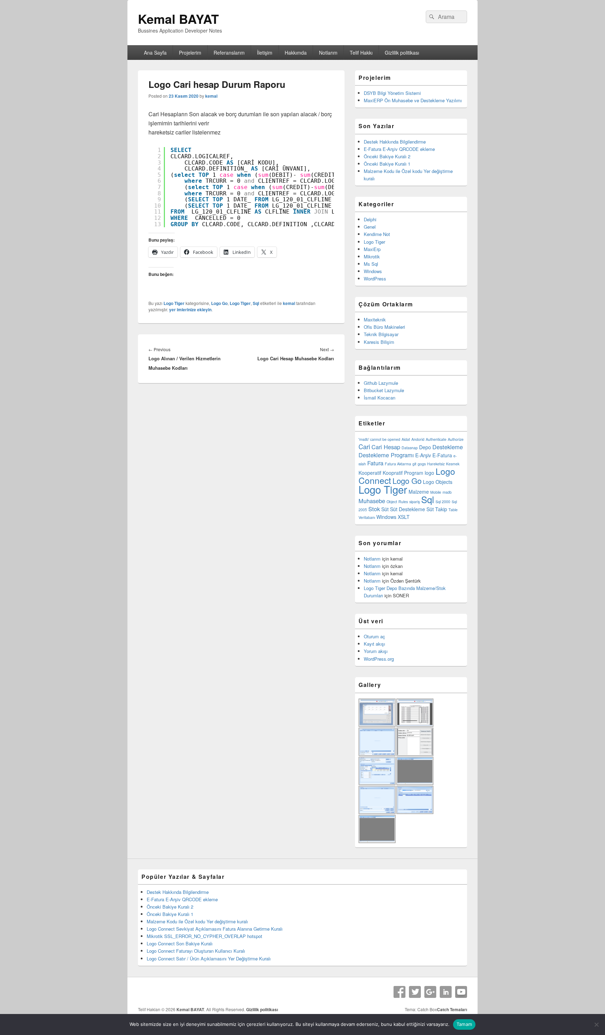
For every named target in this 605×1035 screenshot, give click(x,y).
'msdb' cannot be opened (379, 439)
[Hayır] (596, 1024)
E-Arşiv (423, 455)
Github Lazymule (381, 383)
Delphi (370, 219)
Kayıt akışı (374, 643)
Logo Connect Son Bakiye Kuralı (180, 943)
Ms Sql (371, 264)
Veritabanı (367, 517)
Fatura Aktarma (398, 463)
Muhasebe (372, 500)
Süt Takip (436, 509)
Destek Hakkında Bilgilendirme (395, 141)
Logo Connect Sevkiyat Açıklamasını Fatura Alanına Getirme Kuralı (215, 928)
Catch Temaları (452, 1009)
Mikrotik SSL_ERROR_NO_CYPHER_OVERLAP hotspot (204, 936)
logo (429, 472)
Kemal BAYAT (178, 18)
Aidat (406, 439)
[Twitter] (415, 992)
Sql (256, 303)
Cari (364, 446)
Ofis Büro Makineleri (384, 327)
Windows (373, 271)
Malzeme (419, 491)
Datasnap (410, 447)
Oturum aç (374, 636)
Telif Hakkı (361, 52)
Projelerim (190, 52)
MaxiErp (372, 249)
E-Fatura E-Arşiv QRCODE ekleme (399, 149)
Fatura (375, 463)
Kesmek (452, 463)
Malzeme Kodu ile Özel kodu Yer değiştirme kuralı (197, 921)
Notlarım (328, 52)
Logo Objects (437, 481)
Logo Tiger (174, 303)
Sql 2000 (443, 501)
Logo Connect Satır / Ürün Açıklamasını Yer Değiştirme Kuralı (209, 958)
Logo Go (219, 303)
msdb (447, 492)
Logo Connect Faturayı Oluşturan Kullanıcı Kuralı (196, 950)
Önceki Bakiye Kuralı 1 (387, 163)
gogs (422, 463)
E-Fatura (442, 455)
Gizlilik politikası (402, 52)
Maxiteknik (375, 319)
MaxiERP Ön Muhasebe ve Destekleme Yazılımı (413, 100)
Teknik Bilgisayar (381, 334)
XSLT (404, 516)
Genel (370, 226)
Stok (374, 509)
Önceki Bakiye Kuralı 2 (387, 156)
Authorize (456, 439)
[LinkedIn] (446, 992)
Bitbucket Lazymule (384, 390)
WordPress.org (379, 658)
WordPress (375, 278)
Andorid (417, 439)
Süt (385, 509)
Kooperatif (370, 472)
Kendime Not (377, 234)
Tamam (464, 1024)
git (414, 463)
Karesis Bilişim (379, 342)
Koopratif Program (403, 472)
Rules (403, 501)
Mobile (435, 492)
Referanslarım (229, 52)
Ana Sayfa (155, 52)
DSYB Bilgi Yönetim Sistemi (392, 93)
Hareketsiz (436, 463)
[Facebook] (399, 992)
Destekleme (447, 447)
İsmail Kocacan (379, 397)
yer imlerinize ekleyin (190, 309)
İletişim (264, 52)
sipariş (414, 501)
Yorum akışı (376, 651)
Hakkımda (296, 52)
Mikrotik (372, 256)
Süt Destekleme (407, 509)
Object (392, 501)
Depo (425, 447)
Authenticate (436, 439)
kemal (211, 96)
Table (453, 509)
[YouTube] (461, 992)
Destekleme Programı (386, 455)
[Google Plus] (430, 992)
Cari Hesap (385, 447)
